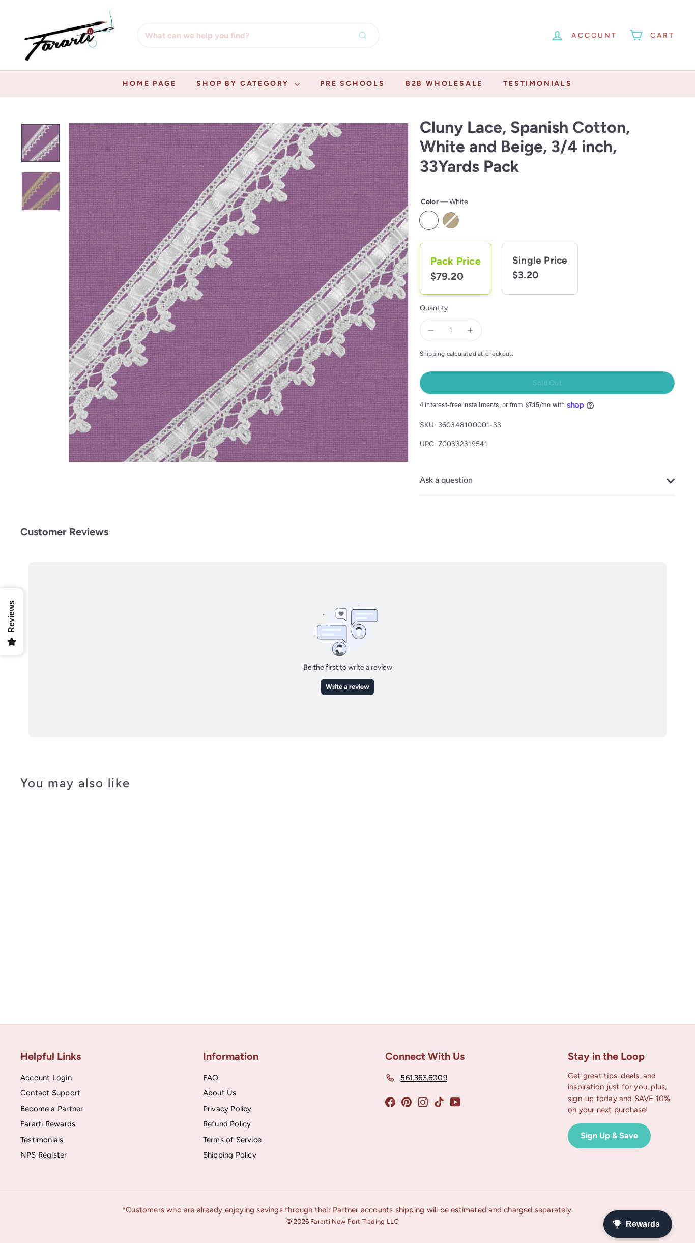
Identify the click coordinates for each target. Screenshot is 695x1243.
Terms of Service (232, 1139)
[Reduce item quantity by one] (431, 330)
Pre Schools (352, 83)
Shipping (432, 353)
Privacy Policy (227, 1108)
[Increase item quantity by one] (470, 330)
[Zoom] (238, 292)
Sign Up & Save (609, 1135)
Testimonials (537, 83)
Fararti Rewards (47, 1124)
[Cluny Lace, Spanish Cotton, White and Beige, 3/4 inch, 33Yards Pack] (70, 895)
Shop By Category (244, 83)
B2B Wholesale (444, 83)
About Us (220, 1092)
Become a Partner (51, 1108)
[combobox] (258, 35)
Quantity (434, 308)
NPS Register (43, 1155)
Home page (149, 83)
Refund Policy (227, 1124)
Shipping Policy (229, 1155)
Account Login (46, 1077)
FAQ (211, 1077)
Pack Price (455, 261)
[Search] (365, 35)
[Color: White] (39, 910)
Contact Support (50, 1092)
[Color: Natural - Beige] (59, 910)
